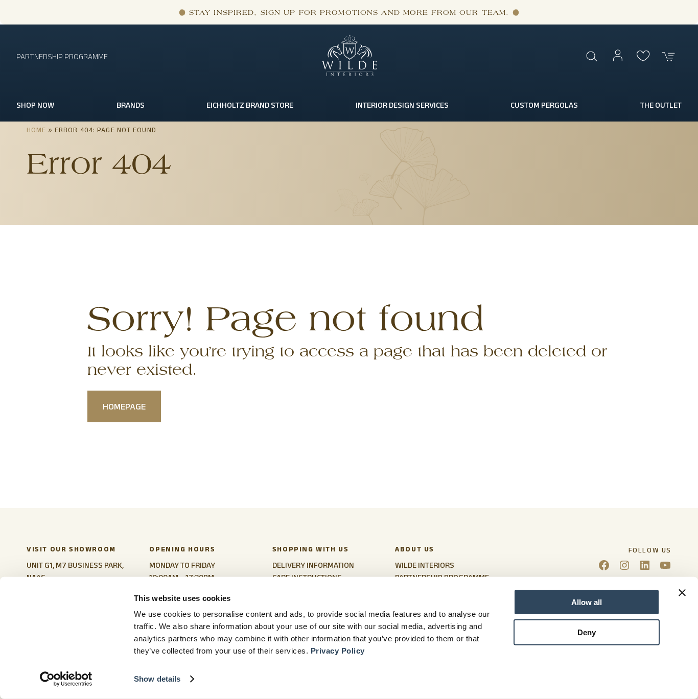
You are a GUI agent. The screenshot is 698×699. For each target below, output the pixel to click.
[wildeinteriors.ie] (349, 73)
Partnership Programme (62, 56)
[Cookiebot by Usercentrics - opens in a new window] (66, 679)
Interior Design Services (402, 105)
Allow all (586, 602)
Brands (131, 105)
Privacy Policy (338, 650)
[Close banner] (682, 592)
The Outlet (661, 105)
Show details (157, 678)
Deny (586, 632)
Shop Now (35, 105)
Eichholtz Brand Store (249, 105)
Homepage (124, 406)
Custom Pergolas (544, 105)
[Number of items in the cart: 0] (669, 57)
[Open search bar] (592, 57)
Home (36, 130)
